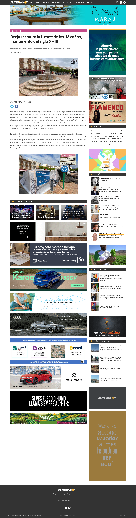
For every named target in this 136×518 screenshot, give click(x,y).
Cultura (65, 2)
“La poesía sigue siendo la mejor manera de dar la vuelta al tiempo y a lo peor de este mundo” (111, 297)
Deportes (46, 2)
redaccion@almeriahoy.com (67, 515)
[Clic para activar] (117, 2)
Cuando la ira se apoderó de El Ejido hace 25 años (108, 136)
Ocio (72, 2)
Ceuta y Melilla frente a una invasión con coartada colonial (110, 190)
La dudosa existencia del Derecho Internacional (111, 227)
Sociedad (80, 2)
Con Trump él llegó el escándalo (110, 217)
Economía (56, 2)
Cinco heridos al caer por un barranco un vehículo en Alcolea (112, 141)
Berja (13, 52)
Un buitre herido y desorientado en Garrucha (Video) (110, 369)
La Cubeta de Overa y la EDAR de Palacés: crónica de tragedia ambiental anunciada (110, 237)
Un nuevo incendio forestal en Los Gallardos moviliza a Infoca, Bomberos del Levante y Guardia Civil (111, 348)
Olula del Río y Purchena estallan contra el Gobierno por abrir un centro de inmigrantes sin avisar (111, 358)
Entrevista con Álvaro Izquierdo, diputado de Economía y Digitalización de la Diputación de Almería (111, 277)
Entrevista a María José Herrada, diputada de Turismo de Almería (110, 287)
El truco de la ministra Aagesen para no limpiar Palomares (110, 208)
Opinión (89, 2)
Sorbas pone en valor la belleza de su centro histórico (111, 306)
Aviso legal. (122, 515)
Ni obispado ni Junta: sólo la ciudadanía (109, 199)
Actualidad (35, 2)
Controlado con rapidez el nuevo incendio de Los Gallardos (111, 379)
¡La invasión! (103, 180)
